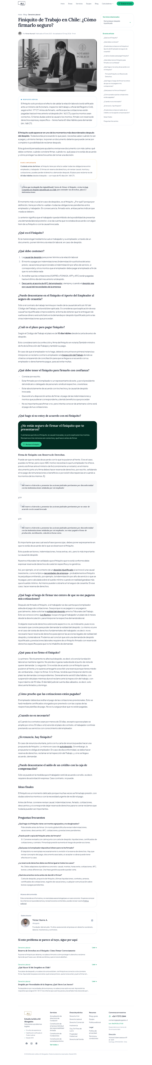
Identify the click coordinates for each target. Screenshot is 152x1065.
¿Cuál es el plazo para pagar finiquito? (116, 56)
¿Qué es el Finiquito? (111, 38)
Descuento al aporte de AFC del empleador (42, 283)
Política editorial (95, 1022)
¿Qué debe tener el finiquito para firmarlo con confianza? (115, 61)
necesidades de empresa (56, 573)
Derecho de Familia (77, 1039)
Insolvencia (74, 1025)
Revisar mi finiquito (32, 444)
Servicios (79, 4)
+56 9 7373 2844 (119, 1016)
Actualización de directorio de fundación (56, 1018)
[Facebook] (26, 1043)
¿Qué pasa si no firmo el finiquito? (115, 90)
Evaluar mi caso (126, 4)
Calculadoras (107, 4)
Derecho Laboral (76, 1019)
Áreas (70, 4)
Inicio (63, 4)
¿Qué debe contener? (111, 42)
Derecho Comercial (77, 1022)
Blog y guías (93, 1016)
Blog (96, 4)
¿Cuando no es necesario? (112, 101)
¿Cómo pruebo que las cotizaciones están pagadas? (116, 96)
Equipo (88, 4)
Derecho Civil (74, 1016)
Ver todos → (54, 1045)
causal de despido (33, 257)
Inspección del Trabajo (72, 355)
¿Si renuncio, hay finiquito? (112, 106)
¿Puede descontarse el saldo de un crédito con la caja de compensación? (117, 111)
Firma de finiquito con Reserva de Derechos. (116, 75)
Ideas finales (108, 117)
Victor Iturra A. (30, 33)
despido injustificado (63, 569)
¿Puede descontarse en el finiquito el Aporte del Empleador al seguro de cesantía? (116, 48)
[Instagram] (31, 1043)
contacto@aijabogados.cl (118, 1020)
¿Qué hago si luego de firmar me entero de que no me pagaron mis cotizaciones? (117, 83)
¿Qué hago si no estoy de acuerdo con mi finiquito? (117, 68)
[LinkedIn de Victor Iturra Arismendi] (92, 920)
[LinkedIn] (36, 1043)
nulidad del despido (56, 611)
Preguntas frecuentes (111, 121)
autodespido (66, 746)
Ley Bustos (45, 614)
